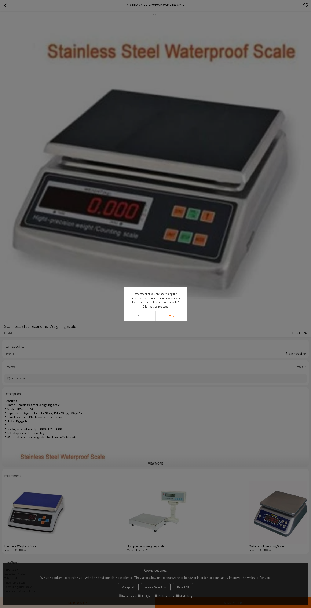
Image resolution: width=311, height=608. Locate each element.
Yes (171, 316)
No (139, 316)
